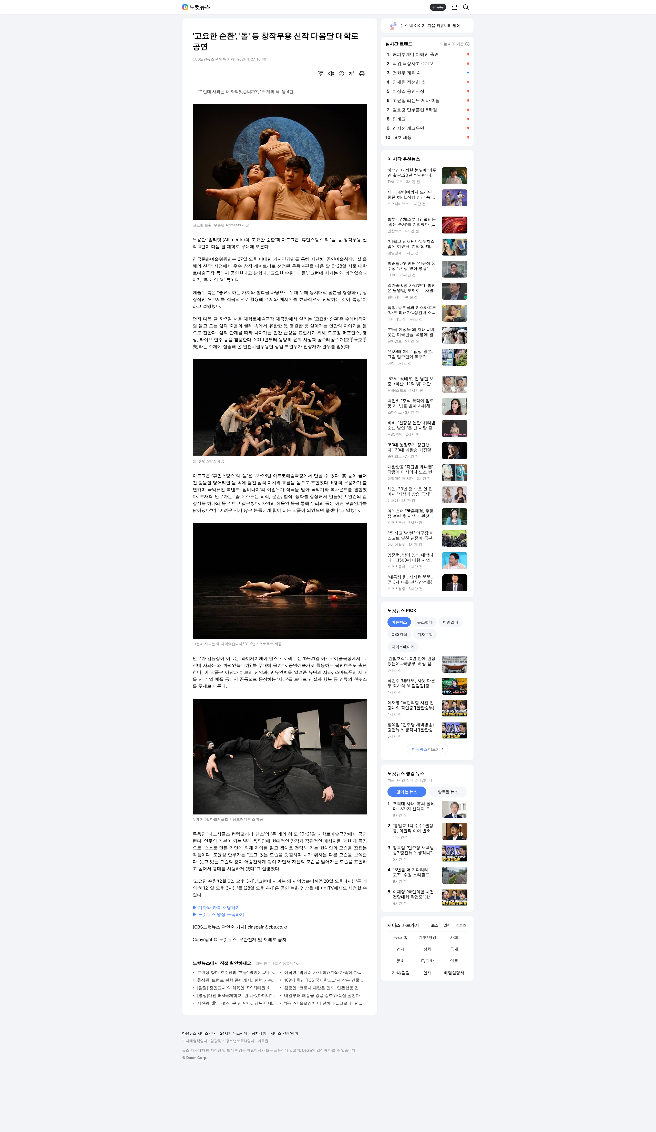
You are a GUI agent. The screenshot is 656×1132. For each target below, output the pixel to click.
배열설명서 (454, 972)
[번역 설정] (341, 73)
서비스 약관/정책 (284, 1033)
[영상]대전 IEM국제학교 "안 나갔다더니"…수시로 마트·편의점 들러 (237, 995)
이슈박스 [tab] (399, 622)
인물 (454, 960)
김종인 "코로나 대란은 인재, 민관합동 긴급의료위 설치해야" (324, 987)
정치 (427, 949)
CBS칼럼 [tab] (399, 634)
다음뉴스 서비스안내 (199, 1033)
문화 (401, 960)
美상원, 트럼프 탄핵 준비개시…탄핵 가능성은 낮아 (237, 980)
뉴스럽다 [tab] (425, 622)
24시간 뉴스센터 (233, 1033)
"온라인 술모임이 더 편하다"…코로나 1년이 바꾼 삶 (324, 1003)
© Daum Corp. (194, 1057)
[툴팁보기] (467, 44)
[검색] (467, 7)
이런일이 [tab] (450, 622)
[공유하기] (454, 7)
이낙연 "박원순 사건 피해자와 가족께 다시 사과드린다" (324, 972)
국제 (454, 949)
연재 (427, 972)
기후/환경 (427, 937)
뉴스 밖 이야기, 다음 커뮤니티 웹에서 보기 (437, 25)
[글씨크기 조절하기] (351, 73)
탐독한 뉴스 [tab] (448, 791)
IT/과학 (427, 960)
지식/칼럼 (401, 972)
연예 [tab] (447, 925)
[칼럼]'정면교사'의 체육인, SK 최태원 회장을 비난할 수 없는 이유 (237, 987)
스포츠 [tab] (461, 925)
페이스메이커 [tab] (403, 646)
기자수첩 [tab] (425, 634)
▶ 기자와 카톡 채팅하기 (216, 907)
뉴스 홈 (400, 937)
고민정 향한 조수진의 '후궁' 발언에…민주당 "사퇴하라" (237, 972)
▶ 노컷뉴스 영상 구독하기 (218, 914)
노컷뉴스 (200, 7)
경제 (401, 949)
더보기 (426, 749)
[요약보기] (321, 73)
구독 (440, 7)
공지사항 (259, 1033)
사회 (454, 937)
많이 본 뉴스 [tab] (406, 791)
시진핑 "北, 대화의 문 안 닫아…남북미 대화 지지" (237, 1003)
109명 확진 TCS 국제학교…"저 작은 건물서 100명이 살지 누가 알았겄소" (324, 980)
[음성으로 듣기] (331, 73)
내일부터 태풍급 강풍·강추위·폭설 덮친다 (322, 995)
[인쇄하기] (362, 73)
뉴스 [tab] (434, 924)
